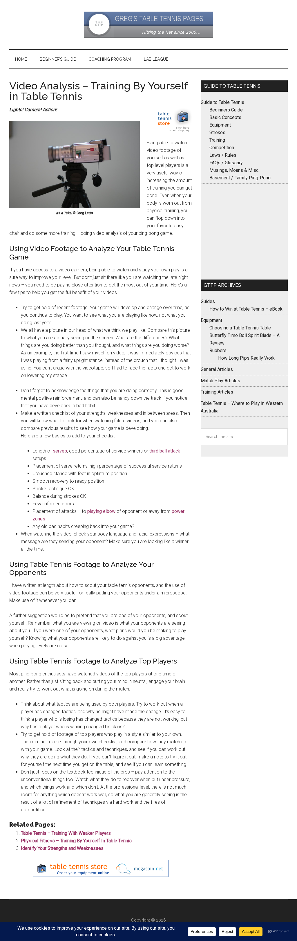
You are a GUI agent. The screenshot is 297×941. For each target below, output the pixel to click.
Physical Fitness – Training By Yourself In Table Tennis (76, 840)
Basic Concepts (225, 117)
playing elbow (101, 511)
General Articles (217, 369)
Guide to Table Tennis (222, 102)
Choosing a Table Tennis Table (240, 328)
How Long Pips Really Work (246, 358)
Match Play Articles (220, 380)
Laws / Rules (222, 155)
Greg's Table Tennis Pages (148, 25)
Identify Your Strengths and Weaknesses (62, 848)
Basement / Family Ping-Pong (240, 178)
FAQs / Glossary (226, 162)
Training (217, 140)
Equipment (220, 125)
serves (60, 451)
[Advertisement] (244, 231)
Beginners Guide (226, 110)
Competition (221, 147)
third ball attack (164, 451)
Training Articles (217, 392)
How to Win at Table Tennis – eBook (245, 309)
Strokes (217, 132)
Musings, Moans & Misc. (234, 170)
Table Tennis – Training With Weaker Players (66, 833)
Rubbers (218, 350)
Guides (208, 301)
